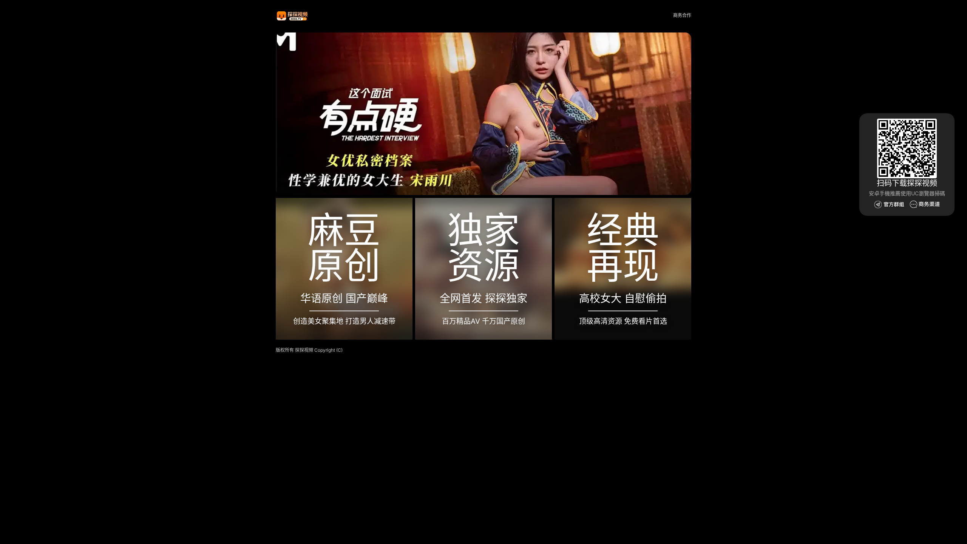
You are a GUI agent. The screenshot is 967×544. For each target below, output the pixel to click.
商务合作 (682, 15)
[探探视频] (293, 15)
